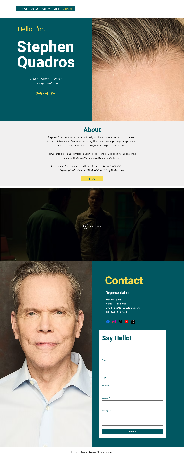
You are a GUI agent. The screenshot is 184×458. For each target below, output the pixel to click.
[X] (133, 322)
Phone (104, 372)
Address (105, 385)
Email (105, 360)
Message (106, 410)
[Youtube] (126, 322)
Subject (106, 398)
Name (105, 347)
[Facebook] (108, 322)
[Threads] (120, 322)
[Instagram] (114, 322)
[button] (34, 8)
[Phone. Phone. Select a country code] (106, 378)
